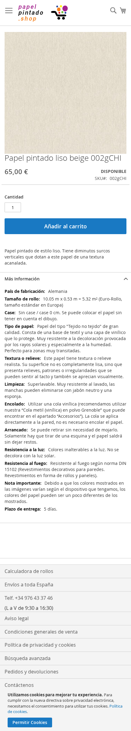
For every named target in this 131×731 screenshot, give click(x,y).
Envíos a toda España (29, 584)
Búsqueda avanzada (28, 658)
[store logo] (43, 13)
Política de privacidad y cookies (40, 644)
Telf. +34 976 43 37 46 (29, 598)
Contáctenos (19, 685)
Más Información (22, 279)
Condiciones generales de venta (41, 631)
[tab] (65, 278)
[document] (66, 709)
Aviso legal (17, 618)
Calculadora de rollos (29, 571)
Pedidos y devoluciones (31, 671)
